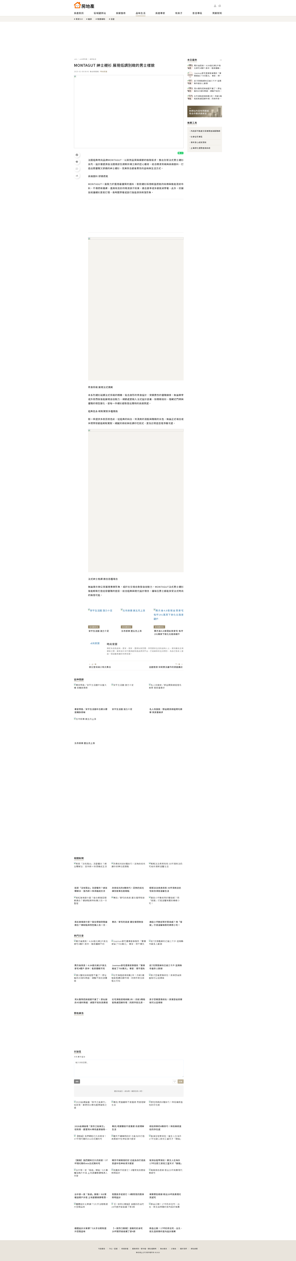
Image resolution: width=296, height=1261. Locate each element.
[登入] (215, 6)
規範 (77, 1081)
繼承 (90, 19)
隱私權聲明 (152, 1248)
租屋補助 (101, 19)
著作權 (143, 1248)
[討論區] (77, 169)
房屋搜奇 (121, 13)
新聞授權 (124, 1248)
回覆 (180, 1081)
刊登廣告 (101, 1248)
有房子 (178, 13)
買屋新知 (217, 13)
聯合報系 (163, 1248)
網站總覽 (194, 1248)
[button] (219, 5)
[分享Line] (77, 162)
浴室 (113, 19)
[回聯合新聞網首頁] (77, 5)
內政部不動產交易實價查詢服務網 (205, 131)
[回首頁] (84, 5)
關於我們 (183, 1248)
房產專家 (160, 13)
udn (75, 59)
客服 (116, 1248)
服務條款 (135, 1248)
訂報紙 (173, 1248)
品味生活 (140, 13)
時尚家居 (103, 71)
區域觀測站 (100, 13)
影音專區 (197, 13)
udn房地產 (83, 59)
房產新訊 (79, 13)
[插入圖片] (175, 1081)
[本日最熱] (221, 60)
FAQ (110, 1248)
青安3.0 (79, 19)
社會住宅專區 (196, 136)
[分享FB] (77, 155)
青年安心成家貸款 (198, 142)
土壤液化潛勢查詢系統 (200, 148)
